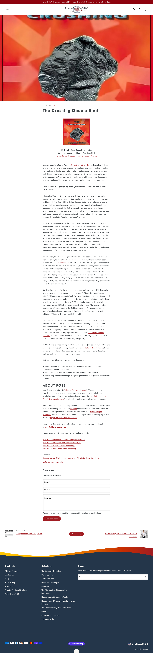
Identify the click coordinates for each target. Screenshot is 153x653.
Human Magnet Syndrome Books (54, 597)
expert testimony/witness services (63, 417)
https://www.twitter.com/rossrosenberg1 (59, 445)
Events (44, 611)
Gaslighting (61, 458)
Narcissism (71, 458)
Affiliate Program (12, 571)
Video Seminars (47, 575)
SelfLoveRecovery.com (94, 347)
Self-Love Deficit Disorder (78, 165)
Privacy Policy (10, 586)
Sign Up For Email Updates (16, 590)
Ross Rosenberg (92, 458)
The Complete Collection (51, 571)
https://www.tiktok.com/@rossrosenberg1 (60, 448)
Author (81, 156)
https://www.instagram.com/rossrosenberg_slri (62, 442)
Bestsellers (45, 586)
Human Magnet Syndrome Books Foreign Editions (58, 602)
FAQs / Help (10, 582)
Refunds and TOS (12, 594)
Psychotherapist (62, 156)
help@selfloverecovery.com (89, 2)
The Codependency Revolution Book (56, 607)
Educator (73, 156)
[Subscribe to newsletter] (145, 577)
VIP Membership (48, 619)
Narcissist (81, 458)
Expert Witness (91, 156)
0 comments (58, 106)
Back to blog (76, 534)
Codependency (49, 458)
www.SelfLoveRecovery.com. (56, 427)
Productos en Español (50, 615)
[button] (7, 9)
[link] (139, 9)
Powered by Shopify (141, 649)
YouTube (73, 408)
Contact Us (9, 575)
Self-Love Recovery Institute (75, 390)
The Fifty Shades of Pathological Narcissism (54, 592)
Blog (7, 578)
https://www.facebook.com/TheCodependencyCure (64, 439)
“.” (61, 262)
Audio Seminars (47, 578)
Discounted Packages (50, 582)
